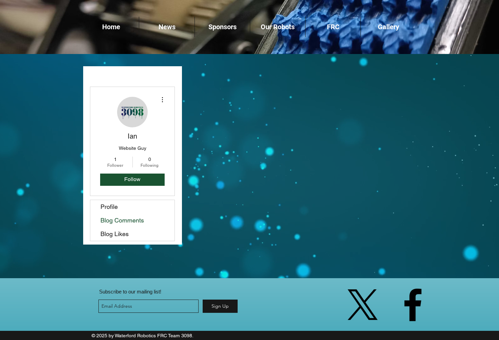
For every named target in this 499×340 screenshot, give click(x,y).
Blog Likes (114, 233)
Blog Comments (122, 220)
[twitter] (362, 304)
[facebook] (413, 304)
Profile (109, 206)
